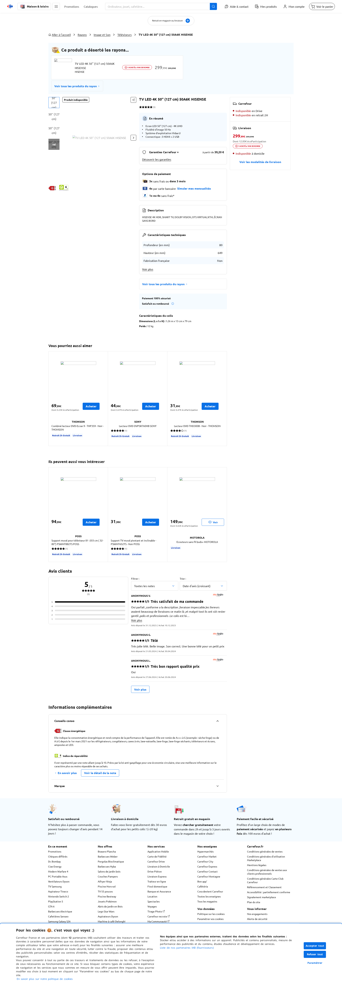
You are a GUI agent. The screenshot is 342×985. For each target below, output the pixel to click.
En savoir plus (67, 773)
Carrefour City (205, 861)
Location (152, 896)
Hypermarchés (205, 851)
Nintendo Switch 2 (58, 896)
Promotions (54, 851)
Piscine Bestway (107, 896)
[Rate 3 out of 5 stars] (145, 107)
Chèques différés (57, 856)
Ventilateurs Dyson (58, 881)
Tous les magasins (207, 901)
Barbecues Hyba (107, 866)
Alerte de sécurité (257, 918)
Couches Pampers (108, 876)
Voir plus (147, 269)
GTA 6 (51, 906)
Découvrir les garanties (156, 159)
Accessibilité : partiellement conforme (268, 892)
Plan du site (253, 902)
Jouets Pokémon (107, 901)
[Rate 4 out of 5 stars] (148, 107)
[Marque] (217, 786)
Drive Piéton (154, 871)
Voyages (152, 906)
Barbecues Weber (108, 856)
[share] (133, 100)
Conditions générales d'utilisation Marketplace (266, 858)
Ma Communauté (157, 921)
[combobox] (161, 6)
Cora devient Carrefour (210, 891)
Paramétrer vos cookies (210, 918)
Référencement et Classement (264, 887)
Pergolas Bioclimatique (111, 861)
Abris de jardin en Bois (110, 906)
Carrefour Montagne (208, 876)
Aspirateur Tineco (58, 891)
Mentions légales (256, 865)
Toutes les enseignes (209, 896)
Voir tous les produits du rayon (75, 86)
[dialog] (171, 954)
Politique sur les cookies (211, 913)
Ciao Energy (54, 866)
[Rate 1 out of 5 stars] (140, 107)
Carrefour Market (207, 856)
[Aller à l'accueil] (10, 6)
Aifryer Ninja (105, 881)
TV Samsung (55, 886)
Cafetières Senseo (58, 916)
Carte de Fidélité (157, 856)
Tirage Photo (155, 911)
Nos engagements (257, 913)
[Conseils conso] (217, 720)
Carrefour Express (207, 866)
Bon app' (202, 881)
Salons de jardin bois (109, 871)
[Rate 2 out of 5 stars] (143, 107)
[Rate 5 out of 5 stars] (151, 107)
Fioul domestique (157, 886)
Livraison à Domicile (158, 866)
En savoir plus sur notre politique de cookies (45, 979)
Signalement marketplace (261, 897)
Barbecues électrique (60, 911)
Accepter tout (315, 945)
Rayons (82, 34)
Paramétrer (314, 962)
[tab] (53, 102)
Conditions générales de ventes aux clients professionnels (267, 871)
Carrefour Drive (156, 861)
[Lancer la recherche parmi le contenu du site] (213, 6)
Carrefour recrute (157, 916)
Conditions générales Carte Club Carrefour (265, 880)
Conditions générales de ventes (265, 851)
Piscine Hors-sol (107, 886)
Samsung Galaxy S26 (59, 921)
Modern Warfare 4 (58, 871)
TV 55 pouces (105, 891)
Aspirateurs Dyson (108, 916)
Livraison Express (157, 876)
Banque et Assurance (159, 891)
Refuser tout (315, 954)
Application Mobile (158, 851)
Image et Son (102, 34)
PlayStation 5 (55, 901)
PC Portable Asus (57, 876)
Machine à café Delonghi (111, 921)
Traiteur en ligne (156, 881)
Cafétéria (202, 886)
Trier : (183, 578)
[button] (56, 6)
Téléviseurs (124, 34)
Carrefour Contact (207, 871)
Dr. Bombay (54, 861)
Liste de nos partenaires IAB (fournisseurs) (187, 947)
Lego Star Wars (106, 911)
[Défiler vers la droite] (133, 138)
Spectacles (153, 901)
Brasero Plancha (107, 851)
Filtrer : (135, 578)
